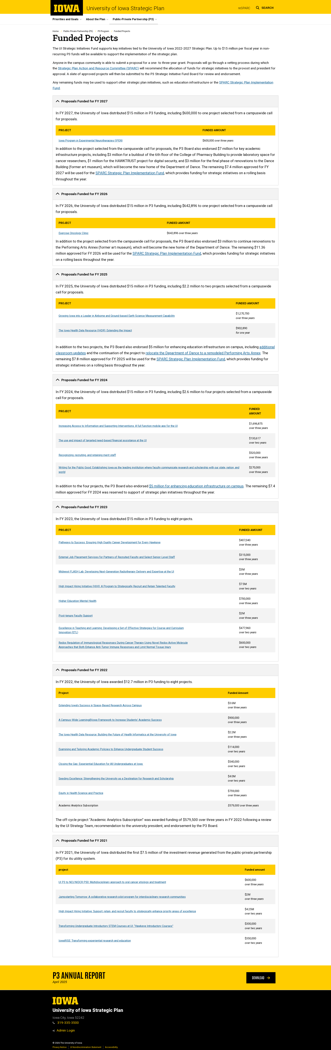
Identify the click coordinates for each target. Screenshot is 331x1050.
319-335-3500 (68, 1023)
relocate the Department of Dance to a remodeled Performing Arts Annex (203, 353)
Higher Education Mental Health (77, 601)
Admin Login (66, 1030)
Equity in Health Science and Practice (81, 793)
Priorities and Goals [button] (65, 19)
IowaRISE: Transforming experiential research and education (95, 940)
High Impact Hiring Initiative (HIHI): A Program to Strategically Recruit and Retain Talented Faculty (117, 586)
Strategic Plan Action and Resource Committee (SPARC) (98, 68)
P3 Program (103, 31)
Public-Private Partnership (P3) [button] (133, 19)
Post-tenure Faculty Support (76, 615)
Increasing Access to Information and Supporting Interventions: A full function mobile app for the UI (118, 426)
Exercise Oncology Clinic (73, 233)
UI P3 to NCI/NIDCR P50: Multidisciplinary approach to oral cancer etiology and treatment (112, 882)
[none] (165, 140)
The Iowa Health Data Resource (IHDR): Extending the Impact (95, 330)
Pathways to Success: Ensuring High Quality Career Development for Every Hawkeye (110, 542)
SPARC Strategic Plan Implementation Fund (130, 173)
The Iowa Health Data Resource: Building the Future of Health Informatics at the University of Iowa (117, 734)
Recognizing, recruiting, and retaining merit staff (87, 455)
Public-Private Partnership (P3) (78, 31)
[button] (264, 7)
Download (258, 977)
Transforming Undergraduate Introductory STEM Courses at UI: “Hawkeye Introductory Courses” (116, 926)
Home (56, 31)
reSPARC (244, 8)
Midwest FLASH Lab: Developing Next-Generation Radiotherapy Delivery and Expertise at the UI (116, 571)
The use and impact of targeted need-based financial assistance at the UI (103, 440)
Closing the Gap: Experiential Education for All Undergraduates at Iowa (101, 764)
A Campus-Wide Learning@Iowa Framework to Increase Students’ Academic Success (110, 720)
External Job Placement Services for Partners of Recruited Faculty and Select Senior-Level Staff (117, 557)
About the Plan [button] (95, 19)
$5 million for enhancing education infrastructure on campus (196, 486)
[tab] (165, 101)
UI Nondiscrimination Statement (85, 1047)
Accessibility (111, 1047)
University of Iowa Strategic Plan (125, 8)
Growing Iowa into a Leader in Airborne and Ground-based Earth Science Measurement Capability (117, 315)
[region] (165, 135)
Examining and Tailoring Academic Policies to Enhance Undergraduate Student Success (111, 749)
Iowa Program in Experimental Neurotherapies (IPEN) (91, 140)
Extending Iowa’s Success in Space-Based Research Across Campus (100, 705)
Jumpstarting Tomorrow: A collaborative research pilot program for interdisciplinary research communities (122, 896)
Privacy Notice (60, 1047)
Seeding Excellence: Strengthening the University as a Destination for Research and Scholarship (116, 778)
